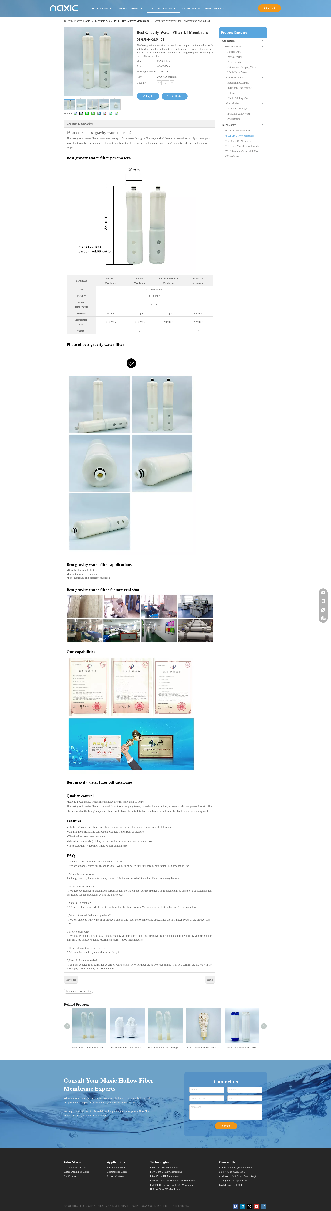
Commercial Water (234, 77)
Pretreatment (233, 119)
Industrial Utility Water (238, 113)
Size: (139, 66)
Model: (140, 61)
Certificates (70, 1176)
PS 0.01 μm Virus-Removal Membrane (244, 146)
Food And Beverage (237, 108)
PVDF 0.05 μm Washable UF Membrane (244, 151)
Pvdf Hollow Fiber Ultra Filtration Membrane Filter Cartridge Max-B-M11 (127, 1047)
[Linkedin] (242, 1206)
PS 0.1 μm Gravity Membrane (239, 135)
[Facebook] (235, 1206)
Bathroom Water (235, 62)
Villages (231, 93)
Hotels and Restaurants (238, 82)
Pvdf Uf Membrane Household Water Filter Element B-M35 (203, 1047)
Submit (226, 1125)
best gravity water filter (78, 991)
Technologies (229, 124)
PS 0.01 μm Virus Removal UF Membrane (172, 1180)
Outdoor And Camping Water (241, 67)
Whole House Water (237, 72)
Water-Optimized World (76, 1171)
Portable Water (234, 57)
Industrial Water (232, 103)
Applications (228, 40)
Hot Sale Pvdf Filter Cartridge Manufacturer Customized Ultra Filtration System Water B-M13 (165, 1047)
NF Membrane (232, 156)
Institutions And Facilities (239, 88)
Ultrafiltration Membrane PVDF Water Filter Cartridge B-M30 (242, 1047)
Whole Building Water (238, 98)
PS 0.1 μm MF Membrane (237, 130)
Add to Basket (174, 96)
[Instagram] (263, 1206)
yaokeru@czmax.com (240, 1167)
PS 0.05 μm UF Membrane (238, 141)
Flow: (140, 76)
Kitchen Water (234, 51)
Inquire (150, 96)
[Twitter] (249, 1206)
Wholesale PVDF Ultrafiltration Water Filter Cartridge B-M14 (89, 1047)
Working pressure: (146, 71)
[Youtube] (256, 1206)
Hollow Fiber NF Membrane (165, 1189)
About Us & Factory (75, 1167)
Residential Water (233, 46)
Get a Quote (269, 8)
